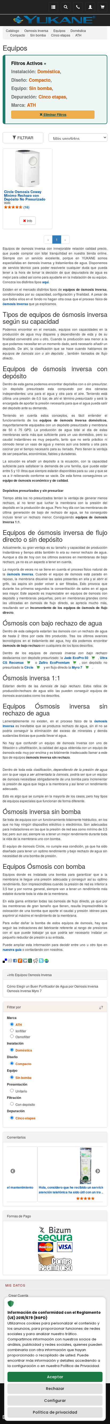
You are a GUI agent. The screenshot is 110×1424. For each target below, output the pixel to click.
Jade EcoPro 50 (76, 657)
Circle (28, 667)
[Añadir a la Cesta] (93, 657)
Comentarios (16, 1137)
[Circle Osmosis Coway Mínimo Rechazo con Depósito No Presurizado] (27, 168)
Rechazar (55, 1388)
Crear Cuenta (18, 1295)
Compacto (23, 1064)
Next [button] (97, 1171)
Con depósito (25, 1104)
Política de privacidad (55, 1412)
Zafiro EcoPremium (54, 662)
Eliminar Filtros (54, 114)
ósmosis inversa (15, 303)
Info (29, 220)
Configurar (55, 1400)
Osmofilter (22, 1036)
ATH (18, 1024)
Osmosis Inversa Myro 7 (24, 990)
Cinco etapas (25, 1118)
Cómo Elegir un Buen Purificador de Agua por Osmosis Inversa (52, 986)
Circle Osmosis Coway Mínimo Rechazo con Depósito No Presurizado (24, 195)
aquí (45, 282)
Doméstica (23, 1050)
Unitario (21, 1091)
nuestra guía (12, 949)
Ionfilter (20, 1031)
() (26, 207)
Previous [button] (12, 1171)
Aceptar (55, 1377)
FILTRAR (24, 137)
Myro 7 (77, 667)
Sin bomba (23, 1077)
